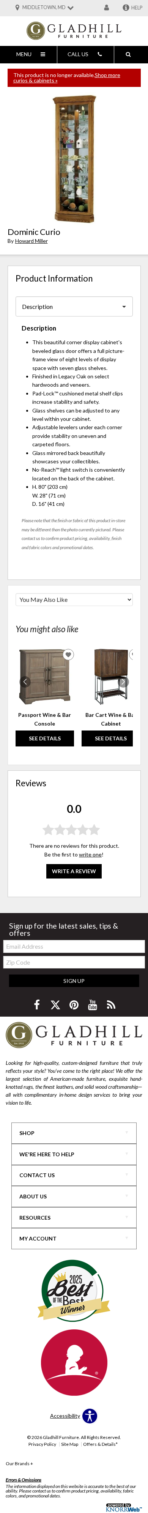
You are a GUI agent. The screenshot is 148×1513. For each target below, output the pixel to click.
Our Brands (19, 1463)
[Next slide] (123, 682)
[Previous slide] (25, 682)
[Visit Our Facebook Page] (37, 1004)
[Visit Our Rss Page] (111, 1004)
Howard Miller (31, 241)
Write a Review (74, 871)
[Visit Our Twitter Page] (56, 1004)
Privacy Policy (42, 1444)
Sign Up (74, 981)
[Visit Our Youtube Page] (93, 1004)
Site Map (69, 1444)
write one (90, 854)
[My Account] (107, 8)
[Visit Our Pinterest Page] (74, 1004)
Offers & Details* (100, 1444)
